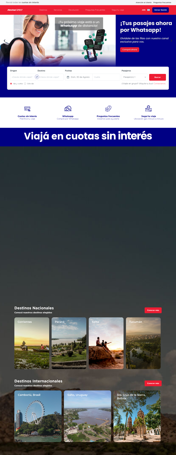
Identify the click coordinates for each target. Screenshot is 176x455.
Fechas (68, 71)
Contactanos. (160, 83)
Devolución (74, 10)
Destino (41, 71)
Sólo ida (30, 84)
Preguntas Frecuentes (95, 10)
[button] (4, 40)
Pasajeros (126, 71)
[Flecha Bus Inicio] (15, 10)
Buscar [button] (157, 77)
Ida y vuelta (18, 84)
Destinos (43, 10)
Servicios (58, 10)
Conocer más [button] (153, 310)
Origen (13, 71)
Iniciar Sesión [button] (160, 10)
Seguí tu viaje (118, 10)
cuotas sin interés (30, 2)
